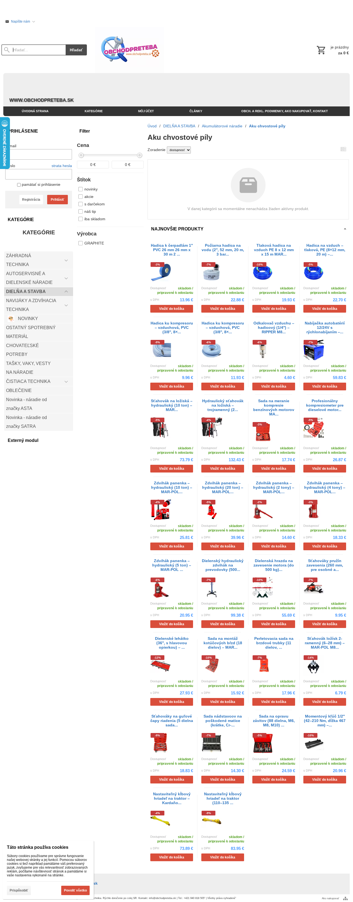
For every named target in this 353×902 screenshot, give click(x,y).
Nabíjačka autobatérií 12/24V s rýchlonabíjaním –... (325, 327)
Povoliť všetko (75, 890)
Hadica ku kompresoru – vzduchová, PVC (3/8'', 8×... (172, 327)
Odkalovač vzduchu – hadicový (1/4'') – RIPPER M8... (273, 327)
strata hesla (62, 165)
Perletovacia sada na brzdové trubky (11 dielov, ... (273, 642)
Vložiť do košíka (171, 309)
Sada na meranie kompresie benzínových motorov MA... (273, 407)
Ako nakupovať (330, 898)
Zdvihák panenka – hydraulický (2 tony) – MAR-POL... (273, 487)
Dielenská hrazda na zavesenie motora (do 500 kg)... (273, 565)
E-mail (10, 146)
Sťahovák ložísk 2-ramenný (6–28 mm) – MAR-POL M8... (325, 642)
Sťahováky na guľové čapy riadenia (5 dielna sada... (171, 720)
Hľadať (76, 50)
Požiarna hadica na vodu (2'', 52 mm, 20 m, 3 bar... (223, 249)
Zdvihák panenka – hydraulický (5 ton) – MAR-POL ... (171, 565)
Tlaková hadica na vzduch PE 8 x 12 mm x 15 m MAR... (274, 249)
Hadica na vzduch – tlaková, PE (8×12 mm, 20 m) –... (324, 249)
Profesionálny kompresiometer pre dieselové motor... (325, 405)
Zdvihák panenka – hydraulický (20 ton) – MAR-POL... (222, 487)
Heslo (10, 165)
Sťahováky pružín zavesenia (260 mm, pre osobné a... (324, 565)
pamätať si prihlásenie (40, 184)
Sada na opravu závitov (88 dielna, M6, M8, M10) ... (274, 720)
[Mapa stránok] (345, 898)
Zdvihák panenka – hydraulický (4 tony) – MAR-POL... (324, 487)
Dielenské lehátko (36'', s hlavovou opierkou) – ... (172, 642)
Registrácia (31, 200)
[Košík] (332, 50)
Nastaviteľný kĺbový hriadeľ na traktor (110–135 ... (223, 798)
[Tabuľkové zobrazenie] (343, 149)
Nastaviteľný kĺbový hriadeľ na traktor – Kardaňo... (172, 798)
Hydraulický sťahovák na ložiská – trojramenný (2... (223, 405)
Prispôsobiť (19, 890)
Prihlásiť (57, 200)
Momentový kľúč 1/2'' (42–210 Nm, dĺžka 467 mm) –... (325, 720)
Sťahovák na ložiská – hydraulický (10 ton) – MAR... (171, 405)
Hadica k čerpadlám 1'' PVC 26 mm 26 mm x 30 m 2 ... (172, 249)
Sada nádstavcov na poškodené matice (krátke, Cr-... (223, 720)
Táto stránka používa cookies (37, 847)
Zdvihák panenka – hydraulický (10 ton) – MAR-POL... (171, 487)
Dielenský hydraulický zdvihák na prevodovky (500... (223, 565)
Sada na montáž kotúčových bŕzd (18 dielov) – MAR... (223, 642)
